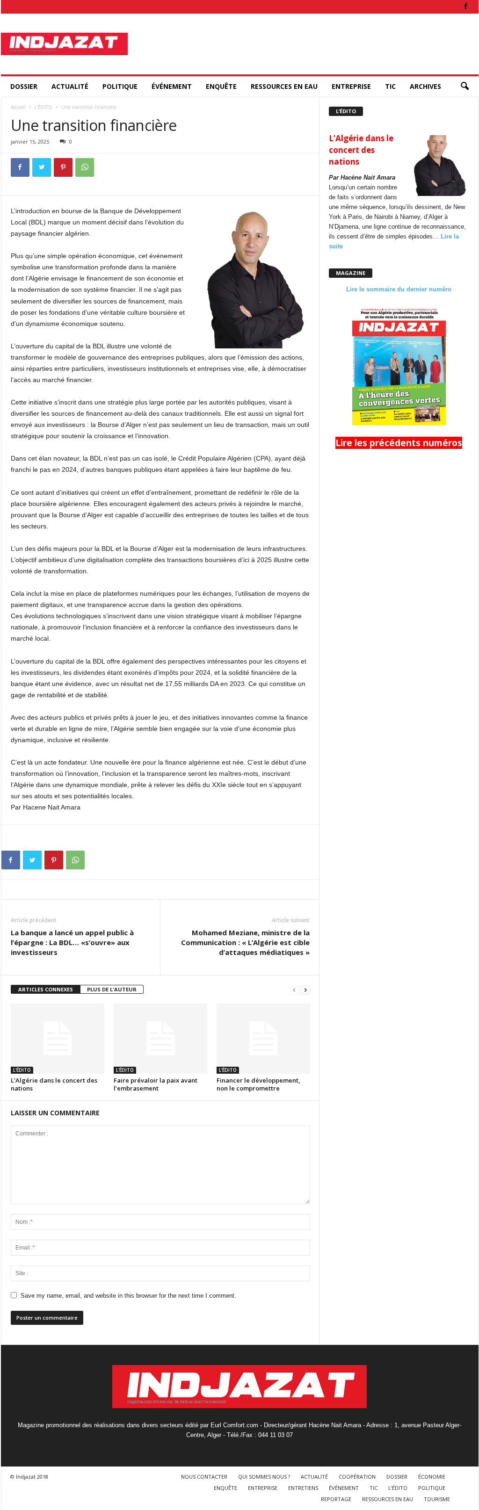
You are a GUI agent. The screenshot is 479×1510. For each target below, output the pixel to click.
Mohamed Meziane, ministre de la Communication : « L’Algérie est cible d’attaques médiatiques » (245, 942)
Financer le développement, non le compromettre (258, 1084)
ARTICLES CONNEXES (45, 989)
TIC (390, 86)
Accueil (18, 107)
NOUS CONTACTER (204, 1476)
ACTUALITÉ (69, 86)
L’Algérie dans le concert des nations (54, 1084)
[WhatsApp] (84, 167)
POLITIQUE (120, 86)
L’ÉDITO (397, 1487)
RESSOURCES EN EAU (284, 86)
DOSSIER (23, 86)
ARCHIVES (425, 86)
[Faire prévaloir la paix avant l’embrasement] (160, 1039)
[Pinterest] (63, 167)
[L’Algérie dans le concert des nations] (57, 1039)
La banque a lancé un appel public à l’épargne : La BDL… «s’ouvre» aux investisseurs (72, 942)
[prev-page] (294, 990)
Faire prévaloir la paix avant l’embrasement (155, 1084)
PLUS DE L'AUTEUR (112, 989)
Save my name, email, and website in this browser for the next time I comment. (128, 1295)
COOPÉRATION (357, 1476)
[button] (464, 86)
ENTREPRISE (351, 86)
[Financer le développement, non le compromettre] (263, 1039)
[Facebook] (466, 7)
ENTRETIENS (303, 1487)
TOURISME (437, 1499)
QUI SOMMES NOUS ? (264, 1476)
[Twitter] (41, 167)
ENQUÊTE (221, 86)
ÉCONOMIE (431, 1476)
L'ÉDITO (43, 107)
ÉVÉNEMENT (172, 86)
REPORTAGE (336, 1499)
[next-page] (305, 990)
